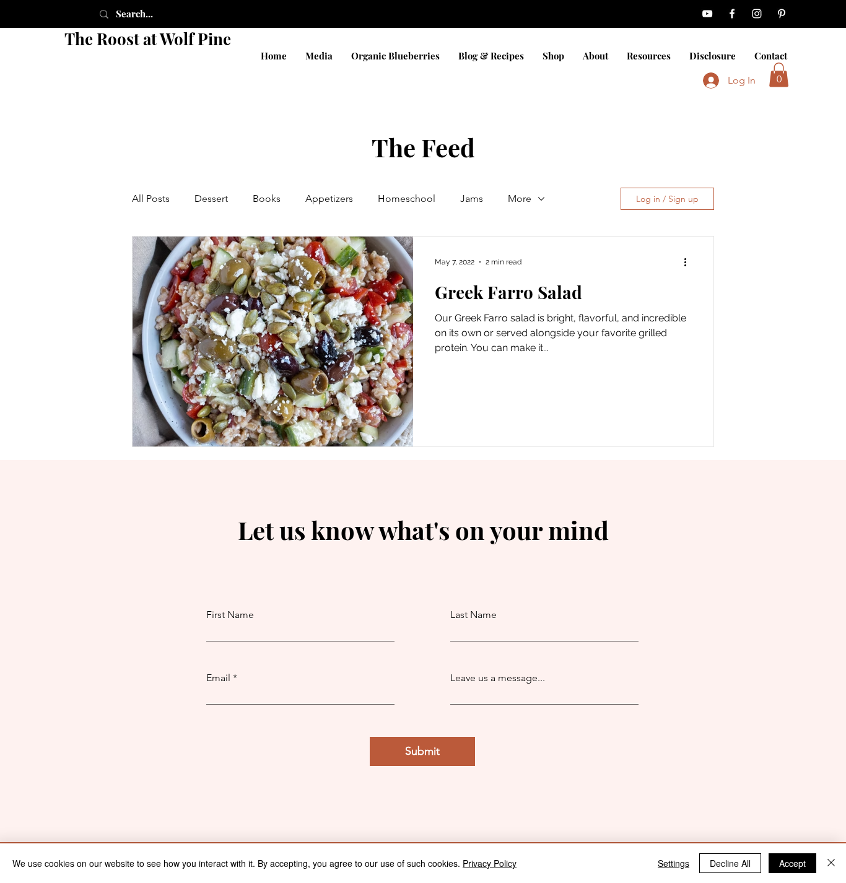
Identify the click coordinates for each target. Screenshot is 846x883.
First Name (230, 615)
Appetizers (329, 198)
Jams (471, 198)
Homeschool (406, 198)
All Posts (151, 198)
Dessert (211, 198)
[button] (779, 75)
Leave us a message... (497, 678)
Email (218, 678)
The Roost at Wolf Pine (147, 39)
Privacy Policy (490, 863)
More (519, 198)
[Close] (831, 863)
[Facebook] (732, 13)
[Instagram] (757, 13)
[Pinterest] (781, 13)
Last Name (473, 615)
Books (267, 198)
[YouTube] (707, 13)
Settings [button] (673, 863)
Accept (792, 863)
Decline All (730, 863)
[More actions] (689, 261)
